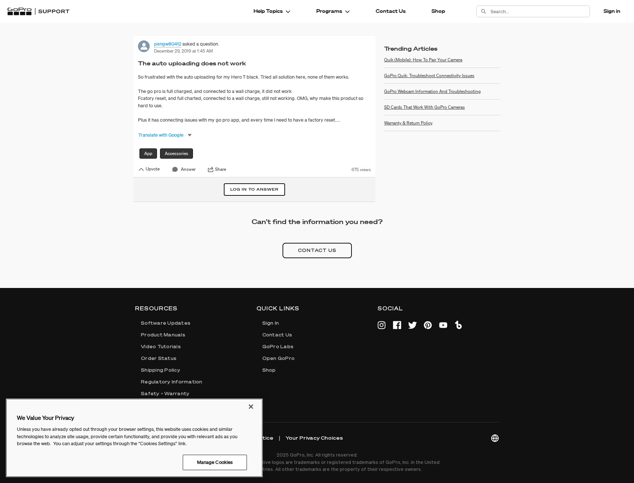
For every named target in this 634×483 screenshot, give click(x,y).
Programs (329, 11)
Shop (438, 11)
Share (220, 169)
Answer (188, 169)
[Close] (251, 407)
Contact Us (391, 11)
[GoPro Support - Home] (38, 11)
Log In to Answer (254, 189)
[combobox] (540, 11)
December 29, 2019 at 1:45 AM (183, 51)
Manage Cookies (215, 462)
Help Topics (268, 11)
